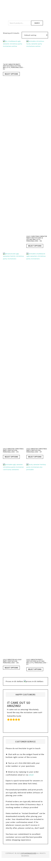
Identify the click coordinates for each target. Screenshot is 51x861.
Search (37, 23)
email (31, 775)
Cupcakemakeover (25, 9)
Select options (11, 74)
